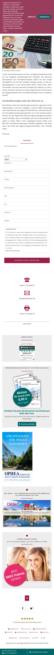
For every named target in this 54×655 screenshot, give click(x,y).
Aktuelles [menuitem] (27, 629)
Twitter (24, 327)
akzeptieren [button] (44, 17)
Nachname (8, 171)
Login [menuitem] (43, 638)
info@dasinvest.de (27, 298)
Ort (5, 204)
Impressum (10, 643)
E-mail (34, 327)
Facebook (20, 327)
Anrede (7, 156)
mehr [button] (5, 30)
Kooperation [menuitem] (22, 632)
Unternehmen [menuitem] (40, 629)
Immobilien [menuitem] (14, 629)
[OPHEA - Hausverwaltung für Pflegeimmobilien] (27, 457)
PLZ (5, 196)
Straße (6, 179)
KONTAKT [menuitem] (45, 632)
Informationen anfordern (27, 260)
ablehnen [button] (32, 17)
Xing (30, 327)
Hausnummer (9, 188)
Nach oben (27, 598)
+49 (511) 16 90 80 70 (27, 285)
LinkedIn (27, 327)
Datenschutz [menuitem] (24, 638)
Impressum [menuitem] (13, 638)
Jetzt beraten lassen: (9, 652)
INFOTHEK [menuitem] (34, 632)
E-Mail (7, 221)
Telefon (7, 212)
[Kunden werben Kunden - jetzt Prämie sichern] (27, 567)
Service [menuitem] (9, 632)
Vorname (8, 163)
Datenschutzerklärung (12, 251)
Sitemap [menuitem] (35, 638)
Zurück (6, 134)
